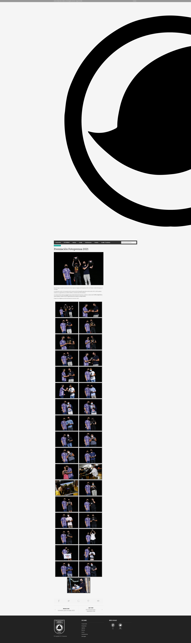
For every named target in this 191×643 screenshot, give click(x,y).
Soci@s (80, 242)
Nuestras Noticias (57, 245)
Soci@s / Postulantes (105, 242)
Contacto (96, 242)
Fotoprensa (84, 625)
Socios (83, 632)
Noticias (74, 242)
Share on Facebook (59, 600)
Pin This (88, 600)
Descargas (84, 636)
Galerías (83, 628)
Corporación (58, 242)
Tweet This (69, 600)
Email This (98, 600)
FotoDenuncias (88, 242)
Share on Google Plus (78, 600)
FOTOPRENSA (67, 242)
